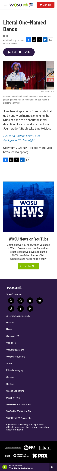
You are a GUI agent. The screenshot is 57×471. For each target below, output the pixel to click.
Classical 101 (12, 336)
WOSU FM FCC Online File (18, 404)
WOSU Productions (15, 357)
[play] (5, 467)
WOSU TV (11, 343)
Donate (46, 4)
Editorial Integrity (14, 370)
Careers (10, 377)
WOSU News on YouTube (28, 239)
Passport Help (13, 398)
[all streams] (53, 467)
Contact (10, 384)
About (9, 363)
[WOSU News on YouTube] (28, 207)
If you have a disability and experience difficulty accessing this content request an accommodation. (27, 427)
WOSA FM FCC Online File (18, 411)
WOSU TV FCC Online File (18, 418)
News (9, 329)
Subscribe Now (28, 266)
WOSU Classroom (15, 350)
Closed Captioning (15, 391)
